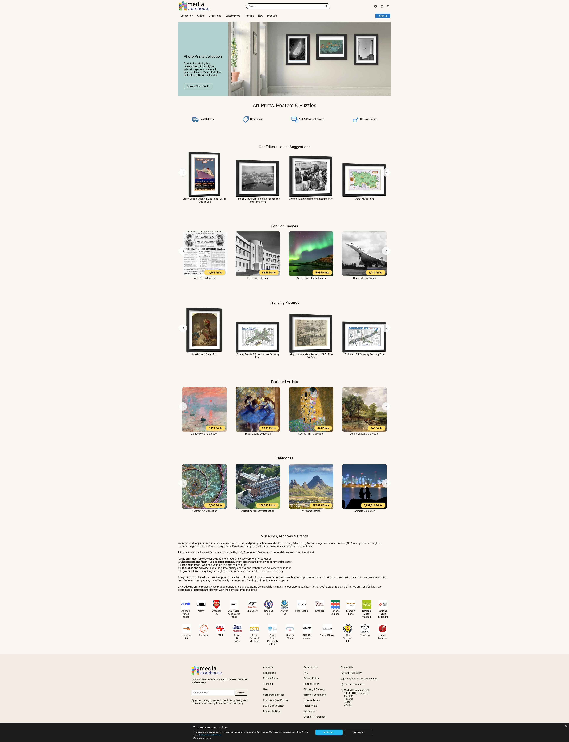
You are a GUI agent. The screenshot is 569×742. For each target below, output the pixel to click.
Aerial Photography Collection (257, 510)
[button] (252, 738)
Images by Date (271, 711)
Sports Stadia (290, 637)
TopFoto (365, 635)
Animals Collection (364, 510)
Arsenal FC (216, 612)
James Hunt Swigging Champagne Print (311, 198)
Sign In (383, 15)
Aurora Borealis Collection (311, 278)
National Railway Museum (383, 613)
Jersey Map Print (364, 198)
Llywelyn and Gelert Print (204, 354)
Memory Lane (350, 612)
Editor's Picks (232, 15)
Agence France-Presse (185, 613)
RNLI (220, 635)
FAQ (306, 672)
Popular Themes (284, 226)
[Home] (197, 9)
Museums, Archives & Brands (284, 536)
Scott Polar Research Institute (272, 640)
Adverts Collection (204, 278)
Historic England (335, 612)
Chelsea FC (268, 612)
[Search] (326, 6)
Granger (319, 610)
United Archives (382, 637)
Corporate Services (273, 694)
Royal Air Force (237, 638)
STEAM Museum (307, 637)
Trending (249, 15)
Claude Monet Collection (204, 433)
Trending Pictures (284, 302)
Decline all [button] (359, 732)
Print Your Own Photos (275, 700)
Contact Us (347, 667)
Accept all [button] (329, 732)
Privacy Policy (311, 678)
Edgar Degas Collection (258, 433)
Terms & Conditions (315, 694)
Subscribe (241, 693)
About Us (268, 667)
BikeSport (252, 610)
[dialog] (284, 732)
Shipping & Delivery (314, 689)
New (260, 15)
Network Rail (186, 637)
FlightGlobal (302, 610)
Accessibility (311, 667)
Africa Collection (311, 510)
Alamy (201, 610)
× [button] (566, 726)
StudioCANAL (327, 635)
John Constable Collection (364, 433)
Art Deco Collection (258, 278)
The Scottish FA (347, 638)
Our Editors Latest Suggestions (284, 147)
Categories (284, 458)
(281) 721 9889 (353, 672)
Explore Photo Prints (198, 86)
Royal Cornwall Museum (254, 638)
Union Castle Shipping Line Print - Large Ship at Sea (204, 200)
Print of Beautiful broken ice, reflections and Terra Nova (258, 200)
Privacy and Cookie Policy (210, 735)
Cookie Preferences (315, 716)
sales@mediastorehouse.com (360, 678)
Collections (215, 15)
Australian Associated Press (234, 613)
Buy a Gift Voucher (273, 705)
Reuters (203, 635)
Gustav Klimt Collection (311, 433)
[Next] (386, 172)
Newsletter (310, 711)
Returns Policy (311, 683)
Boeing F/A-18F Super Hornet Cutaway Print (257, 356)
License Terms (312, 700)
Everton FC (284, 612)
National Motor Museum (367, 613)
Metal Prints (310, 705)
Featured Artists (284, 382)
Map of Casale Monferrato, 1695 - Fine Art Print (311, 356)
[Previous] (183, 172)
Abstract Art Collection (204, 510)
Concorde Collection (364, 278)
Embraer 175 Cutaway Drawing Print (365, 354)
